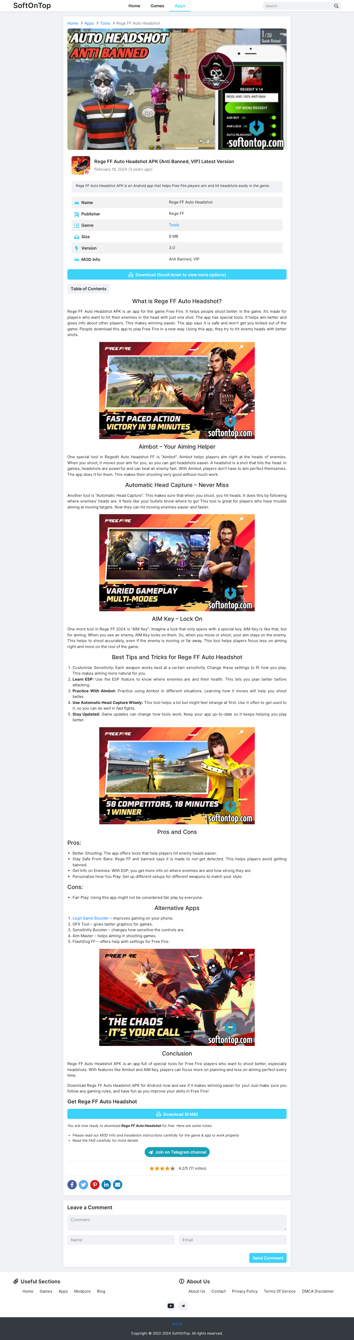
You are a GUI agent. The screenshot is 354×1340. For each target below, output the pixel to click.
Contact (218, 1291)
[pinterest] (95, 1184)
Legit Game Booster (91, 918)
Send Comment (268, 1258)
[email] (117, 1184)
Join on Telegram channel (180, 1152)
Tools (105, 23)
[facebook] (72, 1184)
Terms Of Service (280, 1291)
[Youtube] (171, 1306)
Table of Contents (89, 288)
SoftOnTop (32, 5)
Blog (101, 1291)
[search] (336, 6)
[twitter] (83, 1184)
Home (134, 5)
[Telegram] (183, 1306)
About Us (196, 1291)
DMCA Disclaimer (318, 1291)
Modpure (82, 1291)
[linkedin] (106, 1184)
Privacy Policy (245, 1291)
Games (157, 5)
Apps (180, 5)
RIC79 (177, 1324)
